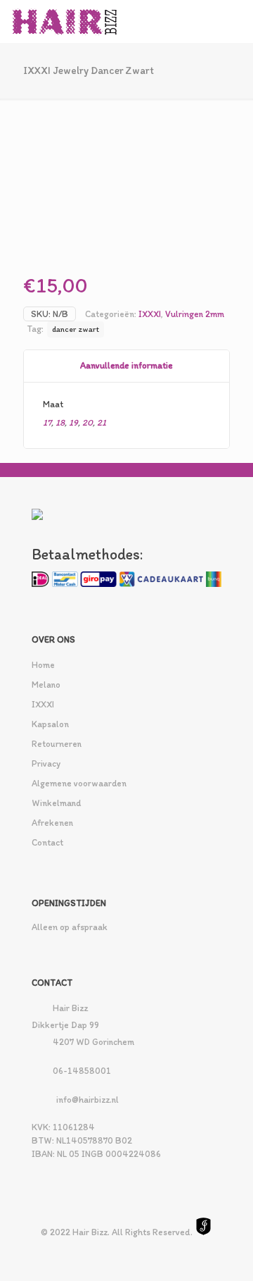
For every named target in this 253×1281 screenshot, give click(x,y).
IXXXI (149, 314)
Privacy (46, 763)
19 (73, 422)
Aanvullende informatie (126, 365)
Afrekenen (52, 822)
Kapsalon (50, 724)
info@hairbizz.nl (87, 1099)
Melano (46, 684)
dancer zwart (75, 329)
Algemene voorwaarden (79, 783)
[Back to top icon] (224, 1252)
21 (101, 422)
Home (43, 665)
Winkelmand (56, 803)
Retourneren (57, 743)
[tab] (126, 366)
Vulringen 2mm (194, 314)
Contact (47, 842)
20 (87, 422)
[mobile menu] (234, 21)
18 (60, 422)
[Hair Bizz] (65, 21)
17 (47, 422)
